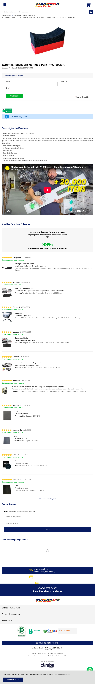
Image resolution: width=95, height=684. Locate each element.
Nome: (8, 81)
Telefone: (64, 81)
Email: (8, 88)
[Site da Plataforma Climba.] (47, 664)
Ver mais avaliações (47, 498)
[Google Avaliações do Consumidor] (67, 631)
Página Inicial (6, 15)
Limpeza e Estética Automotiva (25, 15)
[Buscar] (91, 12)
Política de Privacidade (60, 674)
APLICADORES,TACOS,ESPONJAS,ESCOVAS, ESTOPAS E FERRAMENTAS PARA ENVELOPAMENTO (38, 17)
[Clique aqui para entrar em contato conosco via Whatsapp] (90, 670)
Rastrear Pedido (15, 608)
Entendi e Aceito (13, 680)
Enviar (47, 530)
